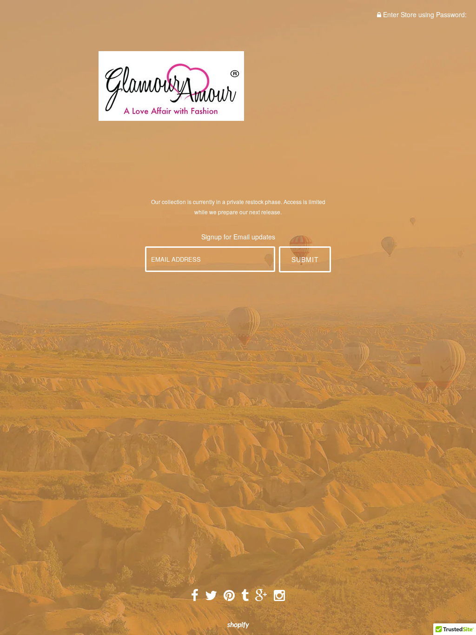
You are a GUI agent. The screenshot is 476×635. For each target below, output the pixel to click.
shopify (238, 625)
